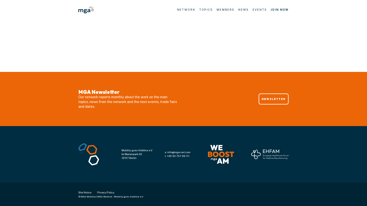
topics (206, 9)
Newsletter (273, 99)
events (260, 9)
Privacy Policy (105, 192)
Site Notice (85, 192)
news (243, 9)
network (186, 9)
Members (225, 9)
